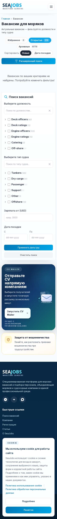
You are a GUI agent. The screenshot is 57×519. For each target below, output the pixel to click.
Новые (25, 53)
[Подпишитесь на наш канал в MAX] (22, 399)
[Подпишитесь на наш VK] (14, 399)
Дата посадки (43, 53)
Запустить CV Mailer (15, 313)
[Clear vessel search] (49, 164)
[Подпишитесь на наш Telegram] (5, 399)
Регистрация (9, 424)
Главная (6, 18)
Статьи (6, 429)
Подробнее (28, 501)
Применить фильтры (28, 247)
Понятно (28, 510)
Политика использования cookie (24, 485)
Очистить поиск (28, 255)
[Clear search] (49, 110)
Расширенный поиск (30, 61)
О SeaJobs (8, 433)
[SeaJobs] (19, 6)
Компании (7, 420)
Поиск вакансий (10, 415)
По (30, 231)
